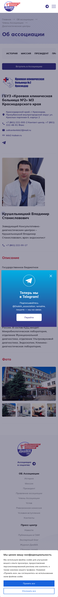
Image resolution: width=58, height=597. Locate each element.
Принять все (29, 583)
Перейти (29, 317)
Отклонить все (29, 591)
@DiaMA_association (24, 306)
